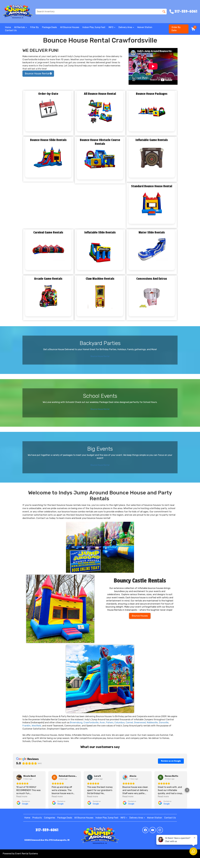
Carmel (129, 722)
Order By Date (176, 29)
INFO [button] (111, 27)
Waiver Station (144, 27)
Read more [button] (21, 796)
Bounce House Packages (151, 94)
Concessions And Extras (151, 279)
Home (8, 27)
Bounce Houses (140, 615)
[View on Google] (19, 777)
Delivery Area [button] (126, 27)
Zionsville (163, 722)
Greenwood (140, 722)
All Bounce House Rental (100, 94)
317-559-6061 (47, 830)
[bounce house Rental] (60, 609)
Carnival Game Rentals (48, 232)
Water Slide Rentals (152, 232)
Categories (49, 817)
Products (37, 817)
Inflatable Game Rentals (152, 140)
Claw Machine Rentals (100, 279)
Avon (102, 722)
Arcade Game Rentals (48, 279)
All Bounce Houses (69, 27)
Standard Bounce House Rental (151, 186)
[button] (13, 790)
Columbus (119, 722)
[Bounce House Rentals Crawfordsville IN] (100, 547)
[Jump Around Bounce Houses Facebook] (145, 830)
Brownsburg (76, 722)
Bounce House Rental (37, 73)
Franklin (26, 725)
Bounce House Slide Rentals (48, 140)
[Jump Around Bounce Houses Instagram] (160, 830)
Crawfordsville (91, 722)
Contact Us (11, 30)
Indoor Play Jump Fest (93, 27)
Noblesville (152, 722)
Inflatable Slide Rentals (100, 232)
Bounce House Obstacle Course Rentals (100, 142)
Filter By (34, 27)
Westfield (36, 725)
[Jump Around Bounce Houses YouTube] (153, 830)
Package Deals (49, 27)
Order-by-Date (48, 94)
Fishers (109, 722)
